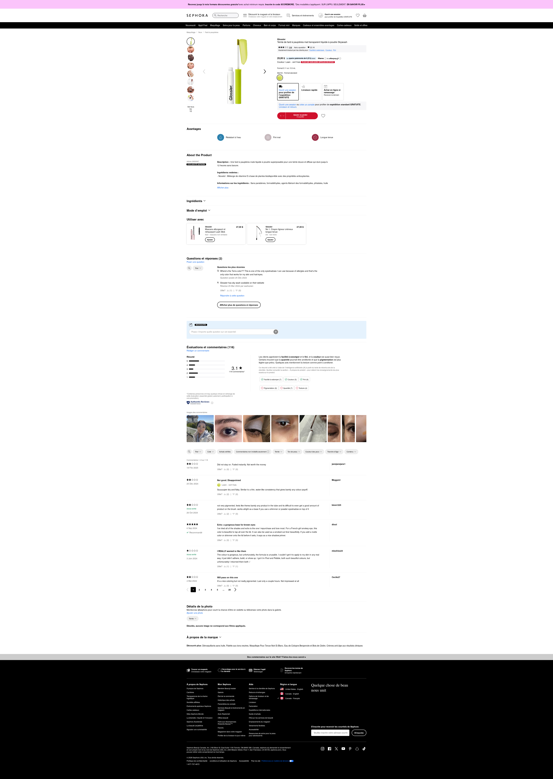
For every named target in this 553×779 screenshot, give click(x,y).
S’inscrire (359, 732)
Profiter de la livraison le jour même (231, 735)
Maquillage (215, 25)
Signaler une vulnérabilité (197, 729)
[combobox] (225, 15)
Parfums (246, 25)
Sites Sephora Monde (195, 714)
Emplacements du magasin (259, 721)
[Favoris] (357, 15)
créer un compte (307, 104)
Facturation (253, 706)
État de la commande (226, 696)
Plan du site (255, 761)
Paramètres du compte (226, 704)
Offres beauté (223, 717)
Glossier (281, 39)
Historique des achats (226, 700)
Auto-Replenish (224, 714)
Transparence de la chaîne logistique (197, 697)
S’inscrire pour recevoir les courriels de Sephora (335, 726)
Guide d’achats (255, 714)
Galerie (221, 692)
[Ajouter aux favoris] (323, 116)
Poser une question (195, 261)
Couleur (328, 50)
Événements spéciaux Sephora (199, 706)
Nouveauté (191, 25)
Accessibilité (254, 729)
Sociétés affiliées (193, 702)
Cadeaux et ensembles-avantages (318, 25)
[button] (325, 58)
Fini (334, 50)
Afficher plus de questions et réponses (239, 304)
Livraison (252, 702)
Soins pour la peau (231, 25)
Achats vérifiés (225, 451)
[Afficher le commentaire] (200, 428)
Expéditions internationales (259, 710)
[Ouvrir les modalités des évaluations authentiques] (212, 402)
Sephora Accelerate (194, 721)
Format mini (284, 25)
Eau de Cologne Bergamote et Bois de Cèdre (304, 645)
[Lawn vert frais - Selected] (280, 77)
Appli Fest (202, 25)
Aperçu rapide (196, 240)
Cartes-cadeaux (344, 25)
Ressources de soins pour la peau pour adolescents (262, 734)
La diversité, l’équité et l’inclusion (200, 717)
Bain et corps (270, 25)
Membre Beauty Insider (227, 688)
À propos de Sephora (195, 688)
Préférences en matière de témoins (275, 761)
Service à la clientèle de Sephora (262, 688)
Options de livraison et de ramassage (259, 697)
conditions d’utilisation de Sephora (223, 761)
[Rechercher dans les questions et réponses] (189, 268)
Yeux (200, 32)
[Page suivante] (235, 589)
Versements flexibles (257, 725)
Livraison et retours (288, 106)
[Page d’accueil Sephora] (197, 15)
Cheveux (257, 25)
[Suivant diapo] (264, 71)
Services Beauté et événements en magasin (231, 709)
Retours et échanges (257, 692)
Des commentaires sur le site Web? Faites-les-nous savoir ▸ (276, 656)
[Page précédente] (187, 589)
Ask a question (300, 47)
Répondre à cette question (232, 295)
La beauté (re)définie (195, 725)
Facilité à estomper (316, 50)
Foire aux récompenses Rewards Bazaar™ (227, 722)
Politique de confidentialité (197, 761)
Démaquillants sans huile (213, 645)
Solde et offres (360, 25)
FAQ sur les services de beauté (261, 717)
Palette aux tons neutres (237, 645)
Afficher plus (222, 187)
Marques (296, 25)
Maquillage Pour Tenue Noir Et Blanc (266, 645)
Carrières (190, 692)
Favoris (221, 727)
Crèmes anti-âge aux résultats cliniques (345, 645)
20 (229, 589)
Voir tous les (190, 108)
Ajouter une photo (195, 613)
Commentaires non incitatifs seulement (251, 451)
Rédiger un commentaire (198, 350)
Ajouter (210, 239)
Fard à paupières (211, 32)
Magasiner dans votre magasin (230, 731)
